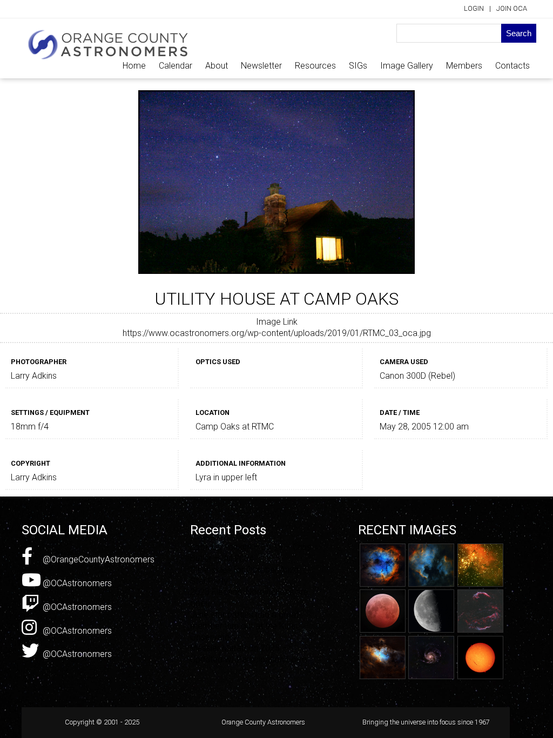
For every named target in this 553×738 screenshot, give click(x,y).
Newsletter (261, 66)
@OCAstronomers (76, 583)
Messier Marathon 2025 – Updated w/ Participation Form (248, 654)
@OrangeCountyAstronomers (97, 559)
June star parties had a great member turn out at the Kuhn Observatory (244, 625)
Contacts (512, 66)
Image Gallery (406, 66)
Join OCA (511, 8)
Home (134, 66)
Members (464, 66)
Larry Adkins (34, 376)
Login (474, 8)
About (216, 66)
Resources (315, 66)
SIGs (358, 66)
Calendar (175, 66)
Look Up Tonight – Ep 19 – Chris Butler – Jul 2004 (250, 552)
